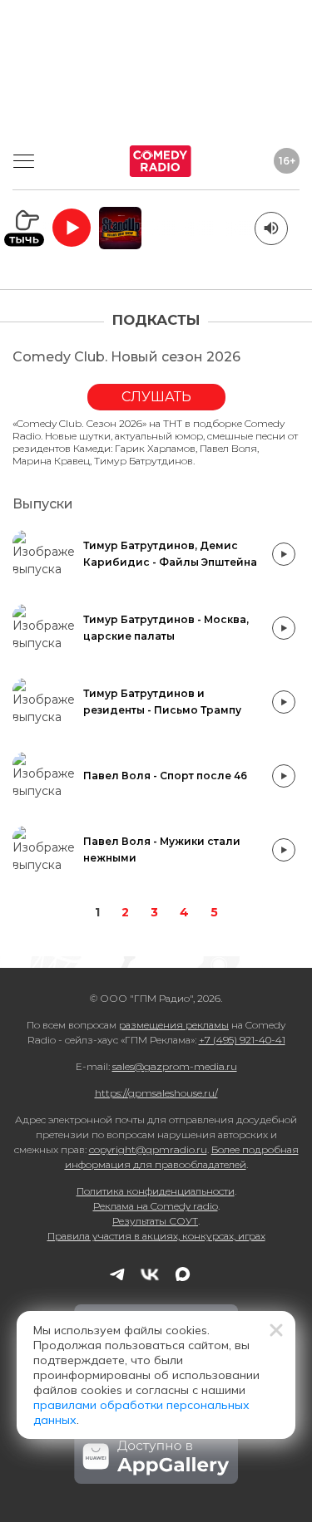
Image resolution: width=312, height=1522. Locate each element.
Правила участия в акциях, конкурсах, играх (156, 1236)
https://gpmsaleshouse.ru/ (156, 1093)
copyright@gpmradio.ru (148, 1149)
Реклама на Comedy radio (155, 1206)
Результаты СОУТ (155, 1221)
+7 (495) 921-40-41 (242, 1039)
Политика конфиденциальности (156, 1191)
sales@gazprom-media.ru (174, 1066)
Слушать (156, 397)
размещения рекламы (174, 1025)
